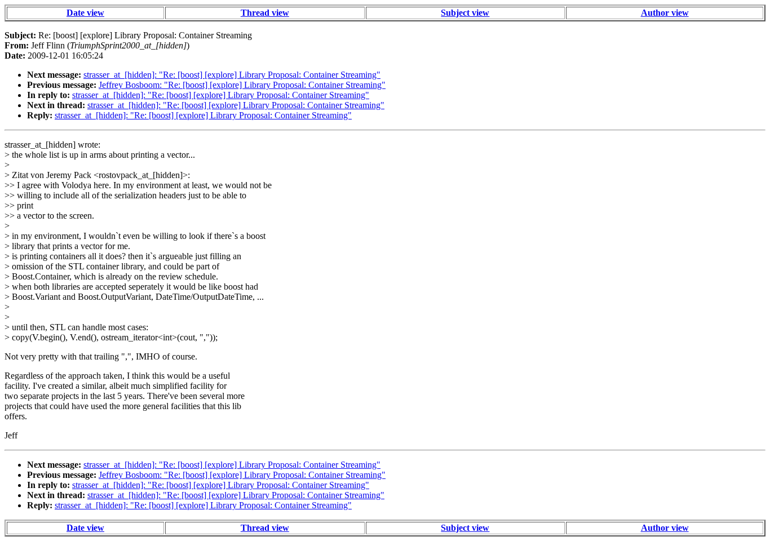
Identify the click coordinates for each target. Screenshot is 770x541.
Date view (85, 12)
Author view (665, 12)
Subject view (465, 12)
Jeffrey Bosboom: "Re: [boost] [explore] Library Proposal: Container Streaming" (242, 85)
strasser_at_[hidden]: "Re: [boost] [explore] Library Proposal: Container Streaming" (231, 74)
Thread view (265, 12)
